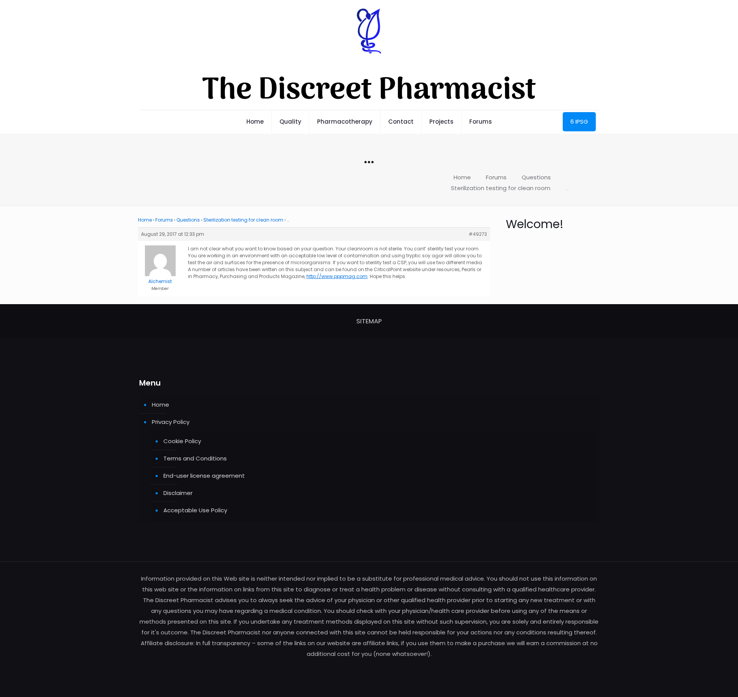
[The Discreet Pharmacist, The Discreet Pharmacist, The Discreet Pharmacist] (369, 55)
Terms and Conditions (195, 458)
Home (462, 177)
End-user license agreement (204, 476)
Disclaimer (178, 493)
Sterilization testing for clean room (500, 188)
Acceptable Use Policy (195, 510)
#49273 (478, 234)
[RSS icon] (369, 668)
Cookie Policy (182, 441)
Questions (536, 177)
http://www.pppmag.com (336, 276)
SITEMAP (369, 321)
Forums (496, 177)
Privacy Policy (170, 422)
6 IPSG (579, 122)
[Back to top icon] (701, 681)
